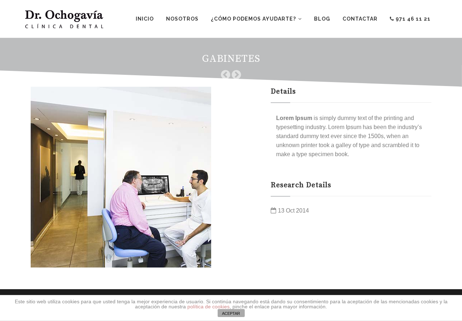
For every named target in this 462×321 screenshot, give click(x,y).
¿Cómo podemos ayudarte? (253, 19)
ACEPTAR (231, 313)
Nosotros (182, 19)
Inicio (145, 19)
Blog (322, 19)
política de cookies (208, 306)
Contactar (360, 19)
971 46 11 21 (412, 19)
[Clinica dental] (64, 19)
